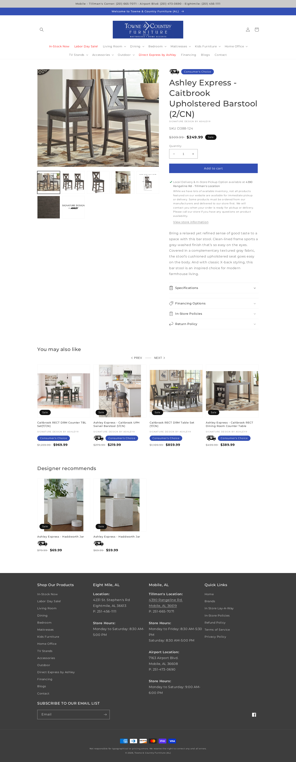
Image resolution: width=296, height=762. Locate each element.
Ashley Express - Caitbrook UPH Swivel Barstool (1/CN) (116, 424)
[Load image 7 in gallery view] (73, 207)
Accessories (46, 658)
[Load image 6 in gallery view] (48, 207)
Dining (42, 615)
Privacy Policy (215, 636)
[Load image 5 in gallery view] (147, 182)
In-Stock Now (47, 594)
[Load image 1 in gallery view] (48, 182)
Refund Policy (215, 622)
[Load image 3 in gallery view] (98, 182)
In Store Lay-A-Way (219, 608)
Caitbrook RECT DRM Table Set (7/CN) (172, 424)
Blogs (41, 686)
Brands (210, 601)
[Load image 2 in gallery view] (73, 182)
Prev (138, 357)
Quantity (175, 145)
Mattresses (45, 629)
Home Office (47, 644)
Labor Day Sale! (49, 601)
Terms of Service (217, 629)
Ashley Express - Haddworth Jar (60, 536)
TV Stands (44, 651)
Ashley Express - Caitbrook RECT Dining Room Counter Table (229, 424)
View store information (190, 222)
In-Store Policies (217, 615)
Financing (44, 679)
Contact (43, 693)
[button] (41, 29)
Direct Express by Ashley (56, 672)
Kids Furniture (48, 636)
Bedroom (44, 622)
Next (158, 357)
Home (209, 594)
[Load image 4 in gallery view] (123, 182)
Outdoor (43, 665)
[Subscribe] (105, 714)
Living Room (47, 608)
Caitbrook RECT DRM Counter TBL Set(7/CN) (61, 424)
